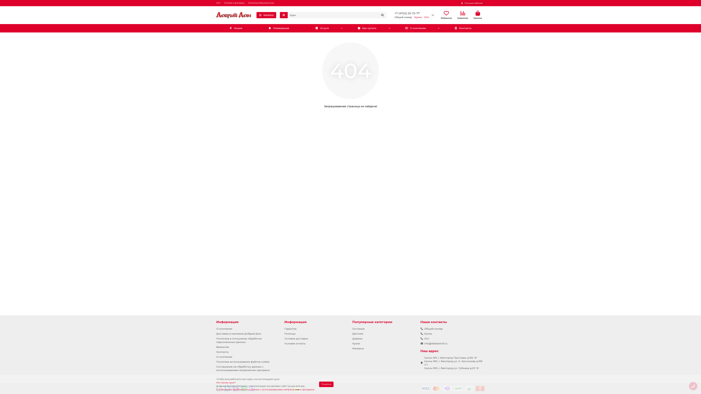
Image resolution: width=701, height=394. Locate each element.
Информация (227, 322)
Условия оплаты (295, 343)
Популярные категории (372, 322)
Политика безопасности (261, 3)
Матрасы (358, 348)
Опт (218, 3)
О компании (418, 28)
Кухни (356, 343)
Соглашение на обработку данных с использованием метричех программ (265, 389)
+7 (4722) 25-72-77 (407, 13)
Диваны (357, 338)
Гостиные (358, 328)
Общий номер (433, 328)
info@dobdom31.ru (435, 343)
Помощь (290, 333)
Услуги (324, 28)
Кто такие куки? (226, 382)
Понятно (326, 384)
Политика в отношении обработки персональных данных (239, 340)
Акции (238, 28)
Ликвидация (281, 28)
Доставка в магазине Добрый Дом (238, 333)
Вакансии (222, 346)
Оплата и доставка (234, 3)
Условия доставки (296, 338)
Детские (357, 333)
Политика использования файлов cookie (242, 361)
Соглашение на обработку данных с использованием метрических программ (243, 368)
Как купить (369, 28)
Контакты (465, 28)
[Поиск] (382, 15)
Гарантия (290, 328)
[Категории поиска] (284, 15)
